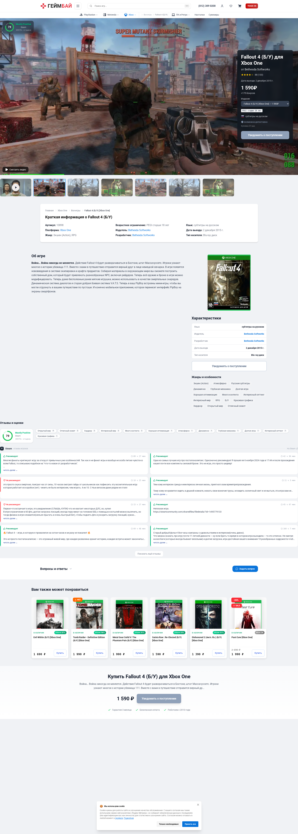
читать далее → (10, 470)
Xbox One (62, 210)
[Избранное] (230, 6)
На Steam (291, 448)
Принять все (190, 824)
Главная (49, 210)
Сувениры (214, 14)
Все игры (148, 15)
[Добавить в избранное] (63, 601)
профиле (119, 818)
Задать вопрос (247, 569)
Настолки (200, 14)
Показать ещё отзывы (149, 553)
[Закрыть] (198, 804)
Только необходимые (168, 824)
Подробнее (129, 818)
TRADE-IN (251, 6)
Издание (245, 98)
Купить (60, 653)
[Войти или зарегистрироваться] (222, 6)
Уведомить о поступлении (265, 135)
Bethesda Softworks (139, 230)
